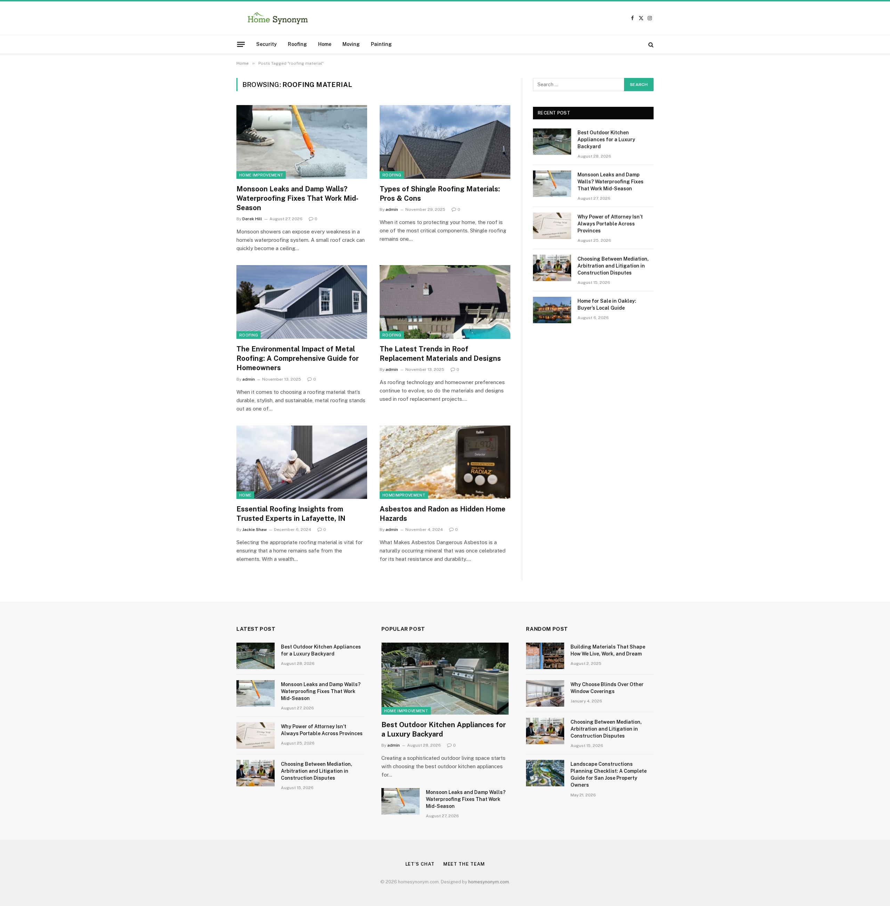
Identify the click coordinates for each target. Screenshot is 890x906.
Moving (351, 44)
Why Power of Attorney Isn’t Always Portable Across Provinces (610, 223)
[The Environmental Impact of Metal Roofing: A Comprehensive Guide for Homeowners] (301, 302)
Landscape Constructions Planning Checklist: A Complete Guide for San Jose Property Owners (609, 774)
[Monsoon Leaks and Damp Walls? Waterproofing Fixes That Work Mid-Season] (301, 142)
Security (266, 44)
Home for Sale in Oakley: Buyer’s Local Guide (606, 304)
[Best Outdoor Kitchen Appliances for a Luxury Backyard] (552, 141)
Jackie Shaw (254, 529)
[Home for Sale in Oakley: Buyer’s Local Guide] (552, 310)
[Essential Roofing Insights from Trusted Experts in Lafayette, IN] (301, 462)
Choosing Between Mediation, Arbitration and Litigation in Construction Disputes (613, 266)
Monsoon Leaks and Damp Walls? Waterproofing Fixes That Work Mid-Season (297, 198)
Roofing (297, 44)
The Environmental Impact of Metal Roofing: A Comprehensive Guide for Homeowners (297, 358)
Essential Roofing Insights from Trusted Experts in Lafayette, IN (291, 514)
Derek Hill (252, 218)
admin (392, 209)
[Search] (650, 44)
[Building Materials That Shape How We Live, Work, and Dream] (545, 656)
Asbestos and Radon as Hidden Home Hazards (442, 514)
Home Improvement (261, 175)
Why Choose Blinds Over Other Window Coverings (607, 688)
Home (324, 44)
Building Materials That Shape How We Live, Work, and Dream (608, 650)
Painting (381, 44)
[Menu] (241, 44)
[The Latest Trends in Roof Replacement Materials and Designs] (445, 302)
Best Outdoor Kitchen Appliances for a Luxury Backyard (606, 139)
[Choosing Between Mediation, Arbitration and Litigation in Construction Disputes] (552, 268)
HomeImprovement (403, 495)
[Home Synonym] (277, 18)
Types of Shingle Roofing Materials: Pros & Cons (440, 193)
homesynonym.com (488, 881)
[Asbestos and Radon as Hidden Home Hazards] (445, 462)
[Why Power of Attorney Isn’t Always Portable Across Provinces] (552, 226)
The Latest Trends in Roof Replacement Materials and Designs (440, 354)
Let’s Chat (420, 864)
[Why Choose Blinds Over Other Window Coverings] (545, 693)
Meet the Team (464, 864)
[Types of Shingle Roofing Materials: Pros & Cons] (445, 142)
